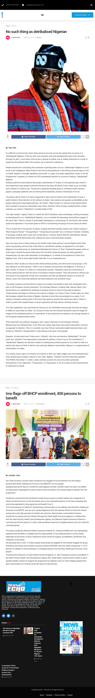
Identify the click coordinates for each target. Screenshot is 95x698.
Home (8, 26)
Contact (70, 695)
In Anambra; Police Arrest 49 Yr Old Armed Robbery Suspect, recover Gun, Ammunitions (10, 670)
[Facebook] (3, 616)
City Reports (15, 388)
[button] (42, 15)
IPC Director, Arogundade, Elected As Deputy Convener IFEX (11, 630)
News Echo (16, 37)
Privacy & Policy (60, 695)
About (42, 695)
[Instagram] (13, 616)
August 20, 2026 (8, 635)
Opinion (13, 26)
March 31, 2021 (29, 37)
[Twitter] (8, 616)
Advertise (49, 695)
